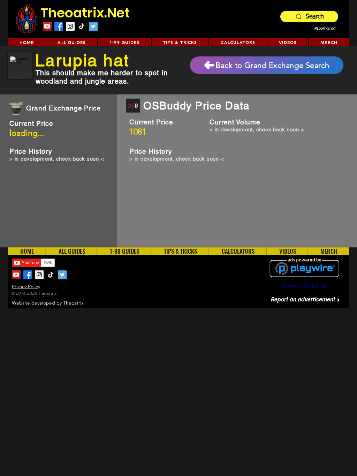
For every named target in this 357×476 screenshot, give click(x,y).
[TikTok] (81, 26)
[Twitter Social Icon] (93, 26)
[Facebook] (58, 26)
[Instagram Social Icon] (70, 26)
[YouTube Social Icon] (47, 26)
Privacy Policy (26, 286)
